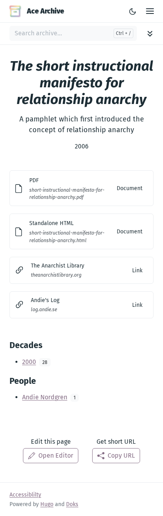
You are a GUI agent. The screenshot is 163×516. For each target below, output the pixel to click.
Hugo (46, 504)
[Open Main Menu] (150, 11)
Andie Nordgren (44, 397)
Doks (72, 504)
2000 (29, 362)
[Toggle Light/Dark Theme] (132, 11)
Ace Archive (45, 11)
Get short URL (116, 441)
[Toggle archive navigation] (150, 33)
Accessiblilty (25, 494)
